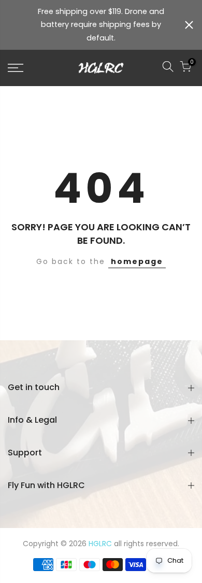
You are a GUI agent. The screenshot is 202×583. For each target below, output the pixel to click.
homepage (137, 261)
